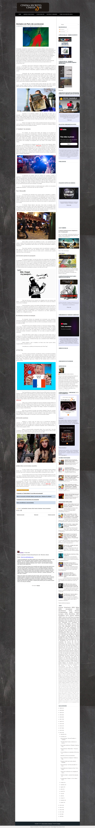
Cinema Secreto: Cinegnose (47, 823)
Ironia (71, 632)
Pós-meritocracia (66, 676)
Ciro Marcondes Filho (66, 678)
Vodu (64, 700)
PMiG (64, 673)
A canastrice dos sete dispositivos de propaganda (28, 499)
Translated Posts (71, 648)
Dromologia (71, 662)
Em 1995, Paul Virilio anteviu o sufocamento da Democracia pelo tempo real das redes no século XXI (71, 585)
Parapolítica (60, 657)
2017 (61, 728)
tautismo (69, 641)
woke (78, 702)
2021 (61, 719)
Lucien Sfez (62, 679)
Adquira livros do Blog (28, 14)
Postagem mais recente (20, 514)
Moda (72, 659)
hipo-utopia (66, 652)
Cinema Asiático (74, 646)
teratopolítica (74, 702)
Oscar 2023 (77, 676)
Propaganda (73, 627)
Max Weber (67, 679)
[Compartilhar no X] (19, 510)
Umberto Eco (76, 664)
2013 (61, 807)
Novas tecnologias (75, 617)
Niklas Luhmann (61, 695)
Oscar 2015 (76, 686)
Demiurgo (60, 631)
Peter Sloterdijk (72, 687)
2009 (61, 816)
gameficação (66, 702)
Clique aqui (60, 58)
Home (20, 14)
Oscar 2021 (74, 697)
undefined (70, 464)
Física (72, 651)
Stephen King (73, 699)
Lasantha (48, 826)
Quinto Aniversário (75, 698)
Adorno (68, 631)
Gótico (66, 638)
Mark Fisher (72, 675)
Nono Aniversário (68, 695)
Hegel (74, 693)
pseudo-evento (67, 656)
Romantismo (67, 650)
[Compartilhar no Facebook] (21, 510)
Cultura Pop (65, 617)
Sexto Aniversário (76, 688)
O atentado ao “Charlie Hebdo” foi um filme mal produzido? (30, 493)
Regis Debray (60, 699)
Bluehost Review (62, 826)
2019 (61, 723)
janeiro (62, 802)
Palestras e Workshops (52, 14)
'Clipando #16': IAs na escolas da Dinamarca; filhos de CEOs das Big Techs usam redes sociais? (71, 460)
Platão (76, 659)
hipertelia (61, 672)
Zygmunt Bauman (70, 671)
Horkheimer (60, 650)
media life (60, 668)
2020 (61, 721)
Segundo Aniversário (69, 688)
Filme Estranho (64, 634)
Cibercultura (61, 619)
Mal (75, 630)
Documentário (71, 639)
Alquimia (73, 638)
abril (61, 795)
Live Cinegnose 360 (71, 619)
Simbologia (64, 622)
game (72, 682)
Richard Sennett (63, 671)
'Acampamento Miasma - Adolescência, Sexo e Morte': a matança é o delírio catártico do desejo (72, 468)
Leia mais (74, 464)
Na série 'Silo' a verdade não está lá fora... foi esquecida (71, 546)
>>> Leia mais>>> (75, 423)
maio (62, 793)
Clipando (62, 665)
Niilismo (72, 634)
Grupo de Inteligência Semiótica (63, 686)
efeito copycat (61, 661)
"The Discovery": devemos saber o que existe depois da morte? (71, 594)
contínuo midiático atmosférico (64, 682)
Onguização (60, 697)
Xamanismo (69, 677)
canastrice (77, 689)
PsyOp (70, 664)
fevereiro (62, 800)
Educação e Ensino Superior (63, 651)
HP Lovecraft (74, 661)
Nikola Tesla (71, 686)
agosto (62, 787)
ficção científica (62, 629)
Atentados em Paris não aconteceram (30, 24)
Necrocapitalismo (69, 670)
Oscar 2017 (60, 687)
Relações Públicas (62, 648)
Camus (68, 683)
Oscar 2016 (73, 679)
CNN (62, 692)
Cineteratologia (61, 655)
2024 (61, 712)
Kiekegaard (76, 667)
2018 (61, 725)
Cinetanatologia (72, 672)
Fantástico (61, 615)
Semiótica (72, 614)
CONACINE (64, 683)
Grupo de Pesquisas (72, 665)
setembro (62, 784)
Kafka (63, 694)
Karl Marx (71, 640)
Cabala (75, 649)
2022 (61, 717)
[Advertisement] (47, 19)
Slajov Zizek (61, 689)
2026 (61, 708)
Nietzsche (77, 651)
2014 (61, 805)
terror (75, 641)
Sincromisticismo (62, 632)
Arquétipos (70, 621)
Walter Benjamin (74, 660)
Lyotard (73, 694)
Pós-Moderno (61, 621)
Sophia (69, 645)
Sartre (70, 666)
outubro (62, 782)
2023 (61, 714)
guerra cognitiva (74, 650)
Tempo (69, 630)
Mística (65, 664)
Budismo (59, 683)
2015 (61, 732)
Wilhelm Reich (62, 677)
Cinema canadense (75, 644)
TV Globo (76, 623)
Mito (70, 635)
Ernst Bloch (70, 693)
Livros (59, 626)
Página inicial (36, 514)
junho (62, 791)
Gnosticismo (62, 611)
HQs (61, 652)
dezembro (63, 734)
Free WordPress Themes (38, 826)
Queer (64, 688)
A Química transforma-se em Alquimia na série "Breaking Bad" (67, 231)
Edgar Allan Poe (75, 692)
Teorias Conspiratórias (47, 508)
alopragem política (72, 689)
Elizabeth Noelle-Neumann (62, 693)
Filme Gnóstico (73, 618)
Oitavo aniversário (75, 695)
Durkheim (77, 683)
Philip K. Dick (68, 654)
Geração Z (69, 684)
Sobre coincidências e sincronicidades (25, 502)
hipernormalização (61, 666)
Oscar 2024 (66, 687)
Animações (69, 643)
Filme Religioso (61, 660)
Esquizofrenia (62, 645)
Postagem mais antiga (51, 514)
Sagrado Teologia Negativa (73, 681)
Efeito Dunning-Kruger (63, 684)
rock (59, 692)
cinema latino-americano (66, 649)
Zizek (67, 700)
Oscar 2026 (63, 698)
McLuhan (76, 694)
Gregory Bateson (75, 684)
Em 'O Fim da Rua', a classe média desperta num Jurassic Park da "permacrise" (71, 525)
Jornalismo (30, 508)
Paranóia (36, 508)
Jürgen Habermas (69, 667)
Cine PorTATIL (73, 683)
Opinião (72, 676)
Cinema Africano (75, 668)
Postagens (62, 29)
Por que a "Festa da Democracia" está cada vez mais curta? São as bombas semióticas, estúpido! (72, 495)
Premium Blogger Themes (55, 826)
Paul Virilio (75, 654)
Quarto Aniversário (68, 698)
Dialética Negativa (61, 670)
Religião (68, 623)
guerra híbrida (74, 615)
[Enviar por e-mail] (16, 510)
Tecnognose (61, 630)
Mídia (33, 508)
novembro (63, 736)
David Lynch (73, 678)
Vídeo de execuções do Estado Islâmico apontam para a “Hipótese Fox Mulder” (34, 496)
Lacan (78, 678)
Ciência (77, 632)
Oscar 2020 (69, 697)
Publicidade (40, 508)
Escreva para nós (40, 14)
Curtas (74, 631)
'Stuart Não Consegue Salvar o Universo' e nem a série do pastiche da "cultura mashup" (71, 564)
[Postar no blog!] (18, 510)
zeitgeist (66, 672)
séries (77, 634)
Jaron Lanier (66, 675)
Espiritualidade (61, 643)
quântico (75, 656)
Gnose (77, 621)
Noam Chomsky (76, 670)
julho (62, 789)
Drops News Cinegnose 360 (71, 657)
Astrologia (76, 682)
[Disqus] (36, 533)
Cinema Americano (64, 607)
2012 (61, 809)
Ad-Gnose (68, 661)
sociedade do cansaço (71, 673)
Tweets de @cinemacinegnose (64, 603)
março (62, 798)
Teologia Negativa (62, 662)
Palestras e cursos (62, 659)
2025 (61, 710)
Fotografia (73, 652)
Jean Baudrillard (24, 508)
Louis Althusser (68, 694)
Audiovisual (63, 618)
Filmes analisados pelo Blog (66, 14)
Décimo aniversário (68, 692)
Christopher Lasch (67, 668)
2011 (61, 811)
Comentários (62, 31)
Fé (68, 659)
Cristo (67, 646)
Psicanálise (70, 636)
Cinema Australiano (70, 655)
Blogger (38, 585)
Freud (63, 625)
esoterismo (77, 671)
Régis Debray (67, 699)
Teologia (77, 648)
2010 (61, 814)
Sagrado (74, 645)
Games (67, 660)
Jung (69, 644)
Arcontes (73, 677)
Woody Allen (66, 689)
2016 (61, 730)
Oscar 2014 (65, 697)
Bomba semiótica (72, 625)
